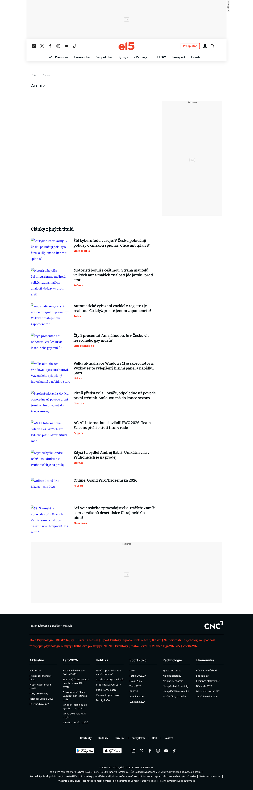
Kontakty (86, 738)
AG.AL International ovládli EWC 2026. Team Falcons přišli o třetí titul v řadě (112, 425)
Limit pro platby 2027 (207, 681)
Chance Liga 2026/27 (166, 646)
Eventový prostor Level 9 (132, 646)
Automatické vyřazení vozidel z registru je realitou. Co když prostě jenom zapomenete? (112, 308)
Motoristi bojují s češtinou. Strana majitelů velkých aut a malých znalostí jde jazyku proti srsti (113, 275)
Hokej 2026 (135, 681)
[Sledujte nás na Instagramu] (58, 46)
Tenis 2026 (135, 686)
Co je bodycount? (39, 704)
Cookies (191, 776)
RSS (154, 738)
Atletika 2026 (136, 696)
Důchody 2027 (204, 686)
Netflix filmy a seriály (174, 696)
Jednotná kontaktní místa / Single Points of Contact (111, 780)
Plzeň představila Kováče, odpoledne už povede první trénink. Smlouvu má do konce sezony (115, 395)
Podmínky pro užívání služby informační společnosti (109, 776)
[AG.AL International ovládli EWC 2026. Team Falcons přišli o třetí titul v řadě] (50, 432)
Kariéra (168, 738)
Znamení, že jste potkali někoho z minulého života (76, 683)
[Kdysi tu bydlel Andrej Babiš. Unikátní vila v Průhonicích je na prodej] (50, 461)
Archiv (46, 75)
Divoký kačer (103, 700)
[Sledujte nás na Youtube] (66, 46)
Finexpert (178, 57)
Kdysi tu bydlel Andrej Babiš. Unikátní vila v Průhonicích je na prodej (111, 454)
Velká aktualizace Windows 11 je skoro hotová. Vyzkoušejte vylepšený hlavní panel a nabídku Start (114, 368)
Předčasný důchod (206, 670)
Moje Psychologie (41, 640)
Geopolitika (104, 57)
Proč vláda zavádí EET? (108, 684)
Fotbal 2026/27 (137, 675)
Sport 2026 (138, 660)
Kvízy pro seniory (38, 693)
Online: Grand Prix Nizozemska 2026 (105, 480)
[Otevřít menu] (220, 46)
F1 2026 (133, 691)
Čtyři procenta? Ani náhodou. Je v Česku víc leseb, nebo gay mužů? (111, 338)
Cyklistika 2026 (137, 701)
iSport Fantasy (111, 640)
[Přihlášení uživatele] (205, 46)
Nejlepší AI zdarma (173, 681)
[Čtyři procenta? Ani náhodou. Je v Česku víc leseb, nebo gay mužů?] (50, 344)
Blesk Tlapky (65, 640)
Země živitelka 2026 (206, 696)
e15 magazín (142, 57)
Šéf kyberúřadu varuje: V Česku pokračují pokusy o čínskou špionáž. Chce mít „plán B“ (112, 243)
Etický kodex (149, 780)
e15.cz (34, 75)
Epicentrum (35, 670)
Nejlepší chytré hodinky (176, 686)
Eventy (196, 57)
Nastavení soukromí (210, 776)
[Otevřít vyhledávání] (212, 46)
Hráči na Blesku (87, 640)
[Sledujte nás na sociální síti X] (42, 46)
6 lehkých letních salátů (75, 722)
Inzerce (120, 738)
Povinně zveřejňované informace (177, 780)
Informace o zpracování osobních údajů (163, 776)
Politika (102, 660)
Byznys (123, 57)
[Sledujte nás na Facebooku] (50, 46)
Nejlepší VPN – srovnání (176, 691)
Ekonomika (82, 57)
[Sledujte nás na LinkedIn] (34, 46)
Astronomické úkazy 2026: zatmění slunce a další (75, 695)
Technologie (172, 660)
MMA (132, 670)
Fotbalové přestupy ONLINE (93, 646)
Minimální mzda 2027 (207, 691)
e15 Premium (58, 57)
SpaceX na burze (172, 670)
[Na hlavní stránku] (126, 46)
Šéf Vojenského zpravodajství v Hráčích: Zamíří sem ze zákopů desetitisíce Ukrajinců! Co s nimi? (114, 513)
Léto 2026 (70, 660)
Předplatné (139, 738)
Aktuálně (36, 660)
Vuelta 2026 (191, 646)
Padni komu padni (106, 689)
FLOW (161, 57)
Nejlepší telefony (172, 675)
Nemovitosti (172, 640)
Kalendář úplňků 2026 (41, 698)
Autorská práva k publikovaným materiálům (54, 776)
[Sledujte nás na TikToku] (75, 46)
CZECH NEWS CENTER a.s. (140, 767)
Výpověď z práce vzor (108, 695)
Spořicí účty (202, 675)
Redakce (103, 738)
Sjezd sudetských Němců (110, 679)
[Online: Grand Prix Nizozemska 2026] (50, 489)
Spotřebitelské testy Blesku (142, 640)
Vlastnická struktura (69, 780)
